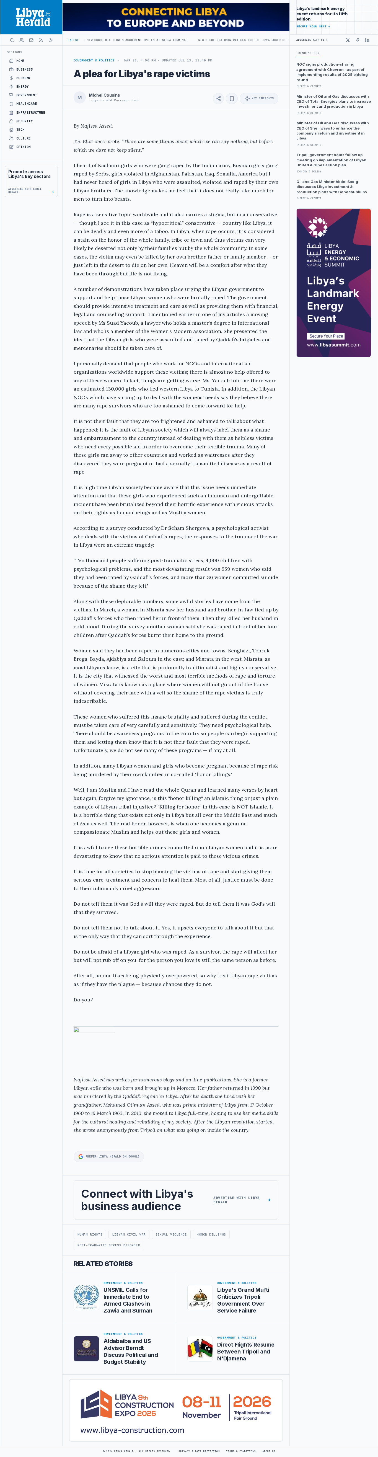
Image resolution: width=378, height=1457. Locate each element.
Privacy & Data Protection (198, 1451)
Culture (23, 138)
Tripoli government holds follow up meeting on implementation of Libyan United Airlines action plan (331, 160)
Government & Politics (94, 60)
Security (24, 121)
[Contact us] (31, 40)
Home (20, 61)
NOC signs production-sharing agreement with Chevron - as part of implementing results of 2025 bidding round (332, 72)
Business (24, 69)
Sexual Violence (171, 1234)
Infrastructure (30, 113)
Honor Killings (211, 1234)
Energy (22, 87)
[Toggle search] (12, 40)
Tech (20, 130)
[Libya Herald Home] (31, 17)
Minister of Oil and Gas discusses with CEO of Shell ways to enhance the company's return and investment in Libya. (332, 130)
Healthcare (26, 104)
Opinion (23, 147)
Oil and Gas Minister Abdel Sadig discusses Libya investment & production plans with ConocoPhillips (331, 186)
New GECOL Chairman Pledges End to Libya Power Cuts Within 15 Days (215, 40)
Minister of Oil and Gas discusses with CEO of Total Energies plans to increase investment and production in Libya (333, 101)
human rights (90, 1234)
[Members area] (21, 40)
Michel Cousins (104, 95)
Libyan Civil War (129, 1234)
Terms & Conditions (240, 1451)
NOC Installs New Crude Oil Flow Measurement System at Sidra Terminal (82, 40)
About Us (268, 1451)
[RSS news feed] (41, 40)
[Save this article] (232, 98)
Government (26, 95)
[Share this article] (218, 98)
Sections (14, 52)
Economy (23, 78)
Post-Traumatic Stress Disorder (108, 1245)
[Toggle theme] (51, 40)
